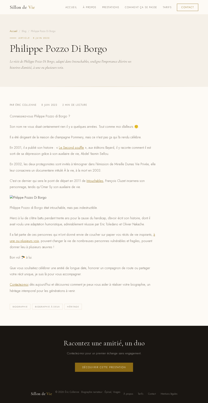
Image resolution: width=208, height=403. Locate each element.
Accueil (71, 7)
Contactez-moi (19, 284)
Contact (187, 7)
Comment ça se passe (141, 7)
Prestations (110, 7)
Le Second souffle (71, 147)
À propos (89, 7)
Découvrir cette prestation (104, 367)
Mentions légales (169, 394)
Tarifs (167, 7)
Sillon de (22, 7)
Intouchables (95, 180)
